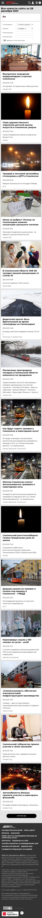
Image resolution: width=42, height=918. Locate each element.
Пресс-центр (29, 830)
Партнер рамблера (19, 908)
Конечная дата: (7, 36)
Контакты (6, 841)
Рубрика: (5, 28)
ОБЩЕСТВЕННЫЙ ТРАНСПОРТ (14, 448)
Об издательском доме (12, 830)
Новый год (7, 759)
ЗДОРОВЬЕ (7, 286)
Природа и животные (12, 337)
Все (4, 16)
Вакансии (15, 833)
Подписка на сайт (20, 841)
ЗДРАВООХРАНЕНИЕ (11, 657)
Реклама (5, 833)
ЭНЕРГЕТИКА (8, 711)
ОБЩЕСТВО (7, 89)
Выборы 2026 (26, 846)
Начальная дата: (8, 32)
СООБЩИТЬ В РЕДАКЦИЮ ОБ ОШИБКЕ (17, 849)
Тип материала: (7, 24)
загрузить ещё (21, 816)
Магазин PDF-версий (11, 846)
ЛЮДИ (5, 140)
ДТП (4, 186)
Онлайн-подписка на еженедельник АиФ (20, 843)
